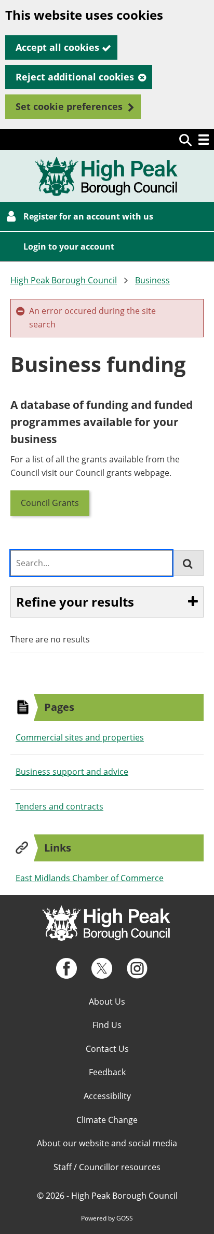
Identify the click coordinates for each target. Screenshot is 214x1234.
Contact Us (107, 1048)
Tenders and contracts (59, 806)
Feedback (107, 1072)
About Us (107, 1001)
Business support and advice (72, 771)
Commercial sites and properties (80, 737)
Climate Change (107, 1120)
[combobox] (91, 563)
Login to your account (68, 246)
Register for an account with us (88, 216)
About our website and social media (107, 1143)
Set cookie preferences (69, 106)
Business (152, 280)
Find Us (107, 1025)
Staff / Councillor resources (107, 1167)
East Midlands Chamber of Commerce (90, 878)
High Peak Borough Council (63, 280)
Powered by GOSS (107, 1218)
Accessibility (107, 1096)
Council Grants (50, 503)
